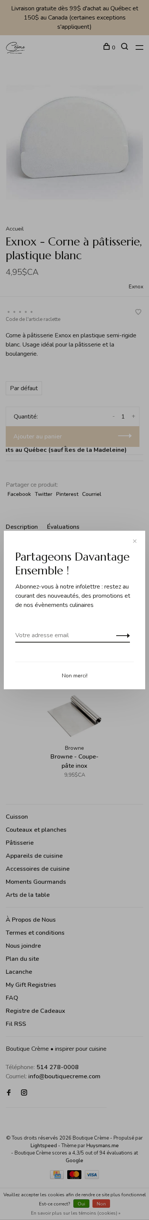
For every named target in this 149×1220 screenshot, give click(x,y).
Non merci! (74, 675)
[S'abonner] (121, 635)
